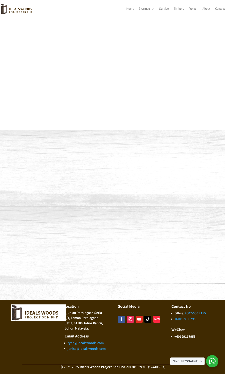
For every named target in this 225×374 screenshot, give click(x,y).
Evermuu (144, 9)
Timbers (179, 9)
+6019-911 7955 (79, 148)
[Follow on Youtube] (192, 149)
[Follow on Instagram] (183, 149)
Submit (201, 290)
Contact (220, 9)
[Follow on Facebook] (175, 149)
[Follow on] (210, 149)
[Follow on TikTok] (201, 149)
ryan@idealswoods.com (86, 163)
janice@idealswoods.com (87, 169)
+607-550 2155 (88, 143)
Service (164, 9)
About (206, 9)
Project (193, 9)
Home (130, 9)
